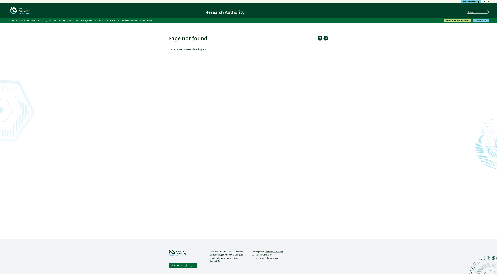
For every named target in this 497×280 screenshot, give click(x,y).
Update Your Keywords (457, 20)
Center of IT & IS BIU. (274, 252)
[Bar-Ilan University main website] (177, 256)
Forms (113, 21)
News (149, 21)
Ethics (142, 21)
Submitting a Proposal (47, 21)
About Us (13, 21)
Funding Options (66, 21)
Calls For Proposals (27, 21)
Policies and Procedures (128, 21)
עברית (486, 1)
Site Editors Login (179, 266)
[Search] (486, 12)
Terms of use (272, 258)
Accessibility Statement (262, 255)
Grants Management (84, 21)
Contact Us (481, 20)
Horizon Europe (101, 21)
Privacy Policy (258, 258)
